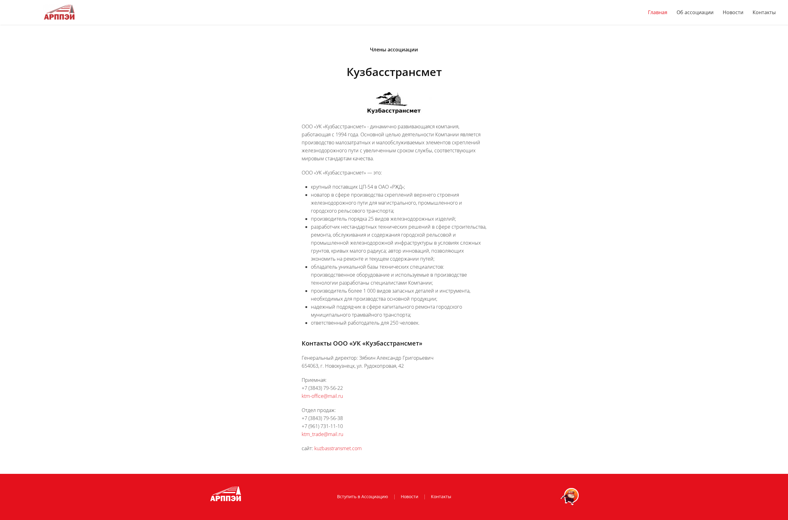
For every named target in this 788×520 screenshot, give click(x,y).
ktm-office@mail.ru (322, 396)
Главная (657, 12)
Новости (733, 12)
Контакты (764, 12)
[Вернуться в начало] (59, 12)
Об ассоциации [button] (695, 12)
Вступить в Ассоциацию (362, 496)
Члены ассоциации (394, 49)
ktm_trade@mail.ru (322, 434)
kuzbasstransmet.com (338, 448)
